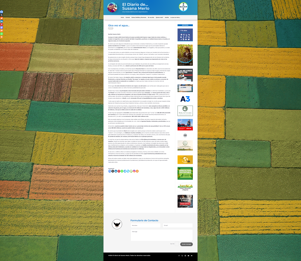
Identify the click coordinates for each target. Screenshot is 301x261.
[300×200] (185, 150)
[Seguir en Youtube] (188, 255)
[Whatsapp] (122, 171)
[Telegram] (125, 171)
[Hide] (0, 40)
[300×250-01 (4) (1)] (185, 81)
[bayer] (185, 65)
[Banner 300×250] (185, 41)
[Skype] (128, 171)
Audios (167, 17)
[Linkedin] (115, 171)
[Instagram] (134, 171)
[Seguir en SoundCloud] (191, 255)
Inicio (122, 17)
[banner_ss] (185, 207)
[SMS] (131, 171)
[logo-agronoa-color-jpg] (185, 191)
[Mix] (1, 30)
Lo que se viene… (175, 17)
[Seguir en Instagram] (185, 255)
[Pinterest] (118, 171)
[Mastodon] (1, 27)
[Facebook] (109, 171)
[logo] (185, 137)
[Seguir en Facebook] (179, 255)
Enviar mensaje (186, 244)
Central (128, 17)
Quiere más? (159, 17)
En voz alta (151, 17)
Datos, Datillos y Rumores (139, 17)
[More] (137, 171)
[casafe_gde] (185, 179)
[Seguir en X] (182, 255)
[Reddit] (1, 18)
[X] (112, 171)
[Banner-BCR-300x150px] (185, 91)
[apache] (185, 130)
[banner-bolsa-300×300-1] (185, 115)
